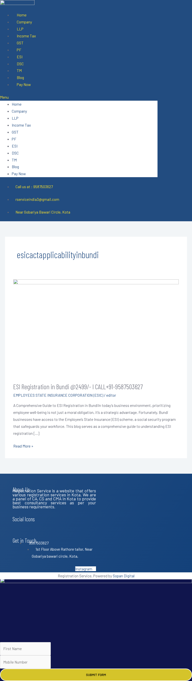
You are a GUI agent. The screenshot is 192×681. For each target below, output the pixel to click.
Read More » (23, 445)
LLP (20, 28)
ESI (19, 56)
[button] (79, 97)
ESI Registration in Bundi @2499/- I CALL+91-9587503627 (78, 386)
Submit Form (96, 675)
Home (21, 14)
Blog (20, 77)
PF (19, 49)
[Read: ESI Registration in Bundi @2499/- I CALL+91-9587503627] (96, 327)
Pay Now (24, 84)
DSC (20, 63)
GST (20, 42)
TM (19, 70)
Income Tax (26, 35)
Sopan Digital (123, 575)
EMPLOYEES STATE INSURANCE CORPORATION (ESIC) (58, 395)
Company (24, 21)
